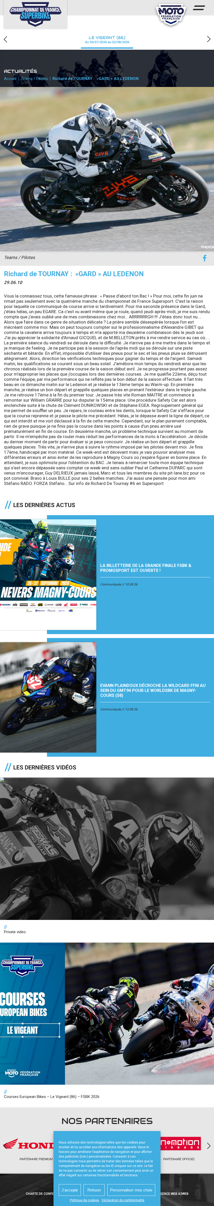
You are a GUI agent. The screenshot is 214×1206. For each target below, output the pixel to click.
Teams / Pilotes (34, 78)
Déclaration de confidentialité (123, 1200)
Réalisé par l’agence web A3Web (161, 1194)
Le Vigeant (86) (107, 39)
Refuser (94, 1190)
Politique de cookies (84, 1200)
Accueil (10, 78)
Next (209, 39)
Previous (5, 39)
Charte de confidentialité (47, 1194)
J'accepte (70, 1190)
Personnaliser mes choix (131, 1190)
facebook (204, 258)
